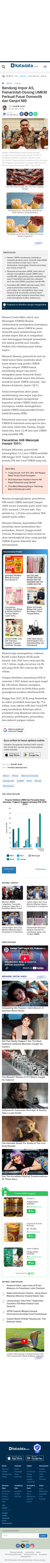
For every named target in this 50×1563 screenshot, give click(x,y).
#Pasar (15, 776)
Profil (41, 1474)
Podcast (42, 1499)
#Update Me (8, 781)
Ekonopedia (43, 1466)
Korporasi (18, 1477)
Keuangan (18, 1472)
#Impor (6, 776)
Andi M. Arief (19, 106)
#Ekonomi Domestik (29, 776)
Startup (29, 1477)
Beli (32, 1211)
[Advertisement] (25, 1411)
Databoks (5, 1518)
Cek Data (17, 1496)
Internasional (33, 76)
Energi (43, 76)
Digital (29, 1466)
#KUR (29, 781)
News (41, 1489)
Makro (16, 1469)
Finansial (17, 1466)
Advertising (29, 1552)
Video (41, 1486)
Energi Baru (6, 1491)
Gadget (29, 1479)
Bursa (16, 1474)
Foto (41, 1496)
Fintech (29, 1474)
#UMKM (20, 781)
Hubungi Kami (26, 1557)
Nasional (5, 1469)
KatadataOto (7, 1523)
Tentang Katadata (16, 1552)
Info (3, 1505)
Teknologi (30, 1482)
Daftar (43, 1536)
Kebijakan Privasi (30, 1554)
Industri (23, 76)
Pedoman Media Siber (13, 1554)
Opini (29, 1494)
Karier (38, 1552)
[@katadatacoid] (32, 1546)
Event (4, 1521)
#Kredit (38, 781)
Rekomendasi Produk (12, 552)
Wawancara (31, 1496)
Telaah (29, 1491)
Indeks (4, 1508)
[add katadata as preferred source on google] (25, 730)
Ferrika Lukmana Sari (17, 767)
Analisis (17, 1494)
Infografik (18, 1491)
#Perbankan (8, 786)
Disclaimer (43, 1554)
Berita (9, 83)
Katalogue (43, 1494)
